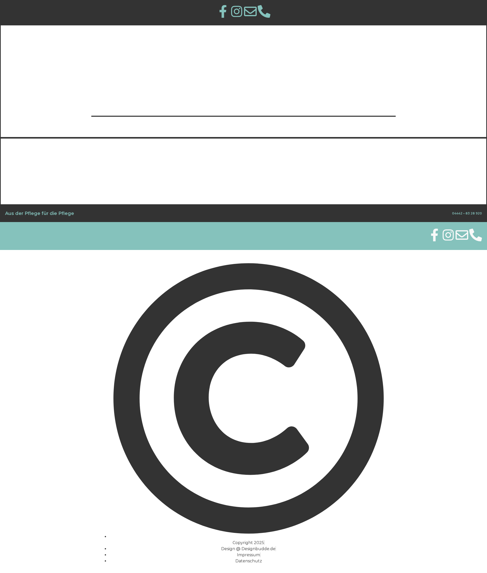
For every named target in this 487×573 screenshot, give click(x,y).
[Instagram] (448, 235)
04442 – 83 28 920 (467, 213)
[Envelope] (250, 11)
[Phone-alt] (264, 11)
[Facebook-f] (434, 235)
